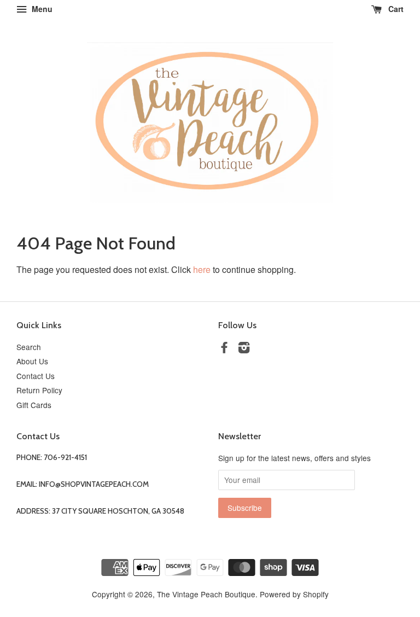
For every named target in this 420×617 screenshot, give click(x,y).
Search (28, 346)
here (202, 269)
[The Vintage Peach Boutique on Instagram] (244, 349)
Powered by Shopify (294, 594)
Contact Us (35, 375)
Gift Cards (33, 404)
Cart (395, 8)
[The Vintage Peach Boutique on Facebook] (224, 349)
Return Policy (39, 390)
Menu (41, 8)
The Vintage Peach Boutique (206, 594)
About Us (32, 361)
